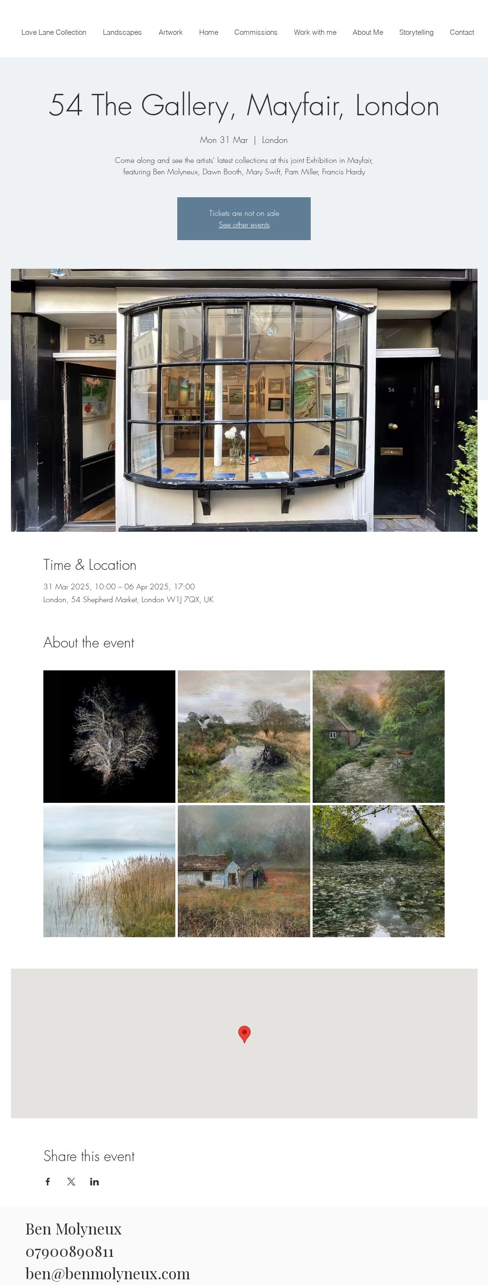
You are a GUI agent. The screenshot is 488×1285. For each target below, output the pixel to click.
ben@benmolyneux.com (107, 1273)
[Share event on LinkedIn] (94, 1181)
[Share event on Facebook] (47, 1181)
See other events (244, 224)
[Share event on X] (71, 1181)
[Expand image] (109, 736)
